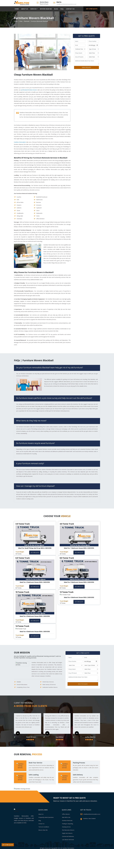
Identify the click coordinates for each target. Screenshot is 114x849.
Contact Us (41, 823)
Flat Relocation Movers (68, 830)
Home (15, 21)
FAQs (62, 9)
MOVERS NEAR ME (46, 9)
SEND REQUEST (86, 67)
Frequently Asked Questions (46, 817)
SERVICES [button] (33, 9)
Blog (39, 820)
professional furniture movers (29, 90)
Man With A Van (66, 817)
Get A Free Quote (83, 684)
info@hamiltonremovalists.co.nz (92, 814)
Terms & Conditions (43, 827)
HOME (17, 9)
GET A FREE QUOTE (91, 9)
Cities (20, 21)
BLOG (56, 9)
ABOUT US (24, 9)
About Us (40, 814)
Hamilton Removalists (20, 142)
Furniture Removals (67, 820)
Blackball (26, 21)
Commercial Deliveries (68, 836)
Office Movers (66, 814)
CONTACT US (70, 9)
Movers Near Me (43, 830)
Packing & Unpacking (67, 823)
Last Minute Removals (68, 839)
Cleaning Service (66, 827)
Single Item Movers (67, 833)
